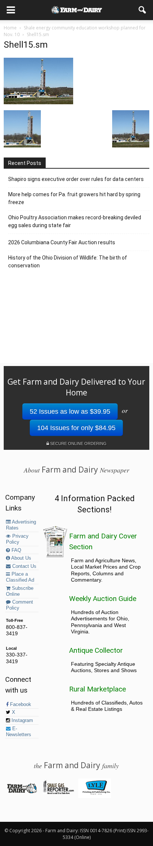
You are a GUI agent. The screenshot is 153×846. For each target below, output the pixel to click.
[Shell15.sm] (38, 102)
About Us (20, 558)
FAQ (15, 550)
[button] (142, 10)
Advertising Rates (21, 525)
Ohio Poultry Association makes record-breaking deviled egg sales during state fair (74, 221)
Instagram (21, 720)
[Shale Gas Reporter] (58, 793)
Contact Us (23, 566)
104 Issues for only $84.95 (76, 428)
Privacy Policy (17, 539)
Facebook (20, 704)
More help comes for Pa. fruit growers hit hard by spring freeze (74, 198)
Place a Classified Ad (20, 577)
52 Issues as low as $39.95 (70, 411)
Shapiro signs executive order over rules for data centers (76, 179)
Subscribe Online (19, 591)
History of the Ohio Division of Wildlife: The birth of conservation (67, 261)
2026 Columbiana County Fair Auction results (61, 242)
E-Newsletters (18, 731)
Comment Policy (19, 605)
